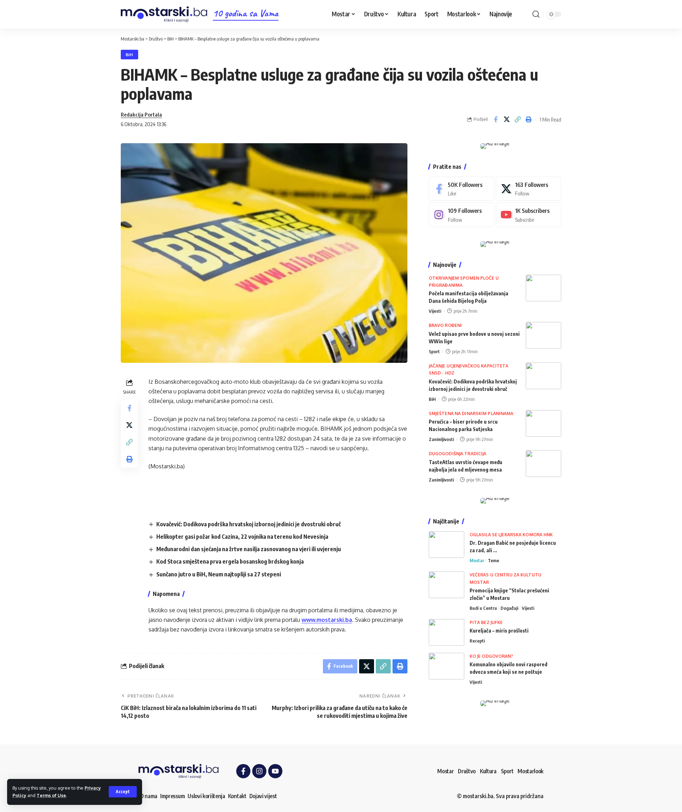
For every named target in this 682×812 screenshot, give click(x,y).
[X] (528, 189)
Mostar (477, 560)
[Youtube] (528, 215)
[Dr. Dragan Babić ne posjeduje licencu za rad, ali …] (446, 544)
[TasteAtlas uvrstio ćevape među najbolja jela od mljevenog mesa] (543, 463)
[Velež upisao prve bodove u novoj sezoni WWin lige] (543, 335)
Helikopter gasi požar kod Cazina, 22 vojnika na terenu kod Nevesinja (242, 536)
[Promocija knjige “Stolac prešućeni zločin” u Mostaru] (446, 584)
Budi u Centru (483, 608)
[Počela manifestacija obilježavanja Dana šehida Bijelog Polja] (543, 288)
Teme (493, 560)
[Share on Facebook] (495, 119)
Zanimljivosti (441, 439)
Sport (434, 351)
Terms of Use (51, 795)
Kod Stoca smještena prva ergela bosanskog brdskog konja (230, 561)
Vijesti (435, 311)
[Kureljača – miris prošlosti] (446, 632)
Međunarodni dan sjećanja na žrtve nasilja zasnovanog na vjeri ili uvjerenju (248, 549)
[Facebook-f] (243, 771)
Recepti (477, 641)
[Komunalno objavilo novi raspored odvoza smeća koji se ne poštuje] (446, 666)
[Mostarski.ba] (164, 14)
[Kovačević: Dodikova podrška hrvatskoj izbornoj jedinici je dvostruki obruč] (543, 375)
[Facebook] (461, 189)
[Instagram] (461, 215)
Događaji (509, 608)
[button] (123, 791)
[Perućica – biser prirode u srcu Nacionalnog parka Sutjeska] (543, 423)
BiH (129, 54)
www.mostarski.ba (327, 619)
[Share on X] (507, 119)
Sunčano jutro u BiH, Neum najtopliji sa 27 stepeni (218, 574)
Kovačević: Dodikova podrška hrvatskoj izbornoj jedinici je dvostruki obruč (248, 524)
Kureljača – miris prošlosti (499, 631)
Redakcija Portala (141, 114)
